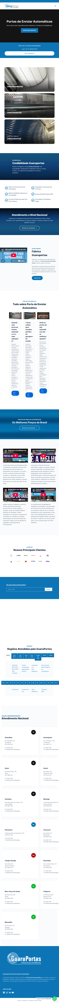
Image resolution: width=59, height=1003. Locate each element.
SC (56, 682)
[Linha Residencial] (29, 79)
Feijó (42, 691)
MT (29, 682)
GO (37, 682)
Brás (13, 671)
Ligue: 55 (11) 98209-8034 (29, 49)
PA (14, 682)
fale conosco (29, 53)
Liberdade (34, 665)
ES (48, 682)
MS (33, 682)
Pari (33, 669)
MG (41, 682)
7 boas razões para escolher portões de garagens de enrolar (29, 332)
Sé (42, 669)
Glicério (24, 671)
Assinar (48, 589)
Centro (8, 655)
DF (25, 682)
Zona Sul (26, 656)
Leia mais (14, 393)
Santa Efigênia (45, 667)
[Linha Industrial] (29, 131)
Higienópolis (25, 669)
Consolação (25, 667)
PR (52, 682)
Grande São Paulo (38, 657)
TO (22, 682)
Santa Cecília (45, 665)
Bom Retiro (15, 669)
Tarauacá (44, 689)
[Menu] (55, 6)
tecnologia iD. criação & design (34, 1000)
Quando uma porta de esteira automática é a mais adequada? (15, 332)
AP (10, 682)
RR (7, 682)
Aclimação (14, 665)
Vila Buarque (45, 671)
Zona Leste (31, 656)
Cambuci (14, 673)
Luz (33, 667)
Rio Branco (15, 689)
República (34, 671)
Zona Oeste (20, 656)
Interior (51, 655)
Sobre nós (37, 278)
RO (18, 682)
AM (3, 682)
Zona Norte (14, 656)
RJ (45, 682)
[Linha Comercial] (29, 105)
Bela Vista (15, 667)
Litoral (44, 655)
